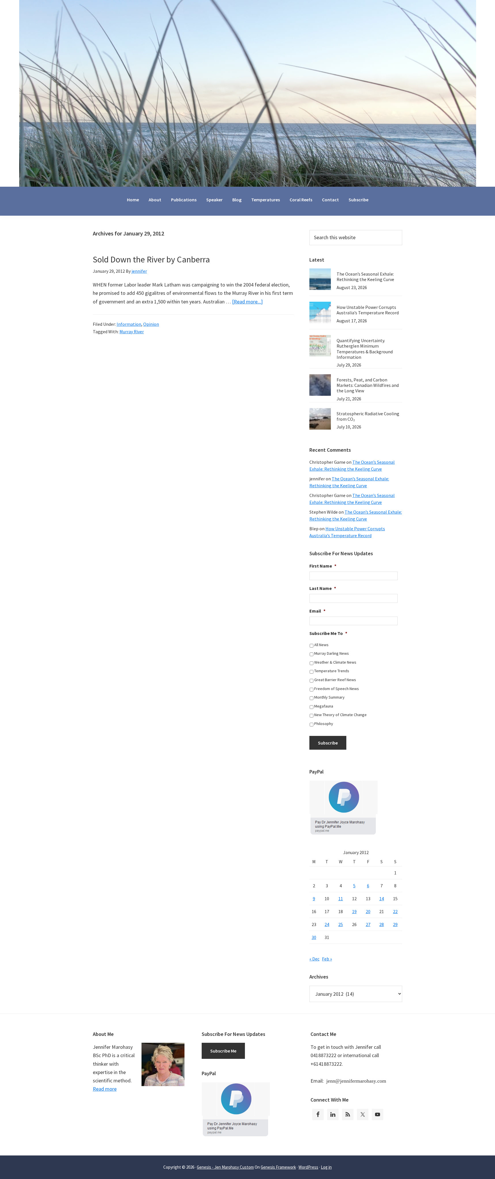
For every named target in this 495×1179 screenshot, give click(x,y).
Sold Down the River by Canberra (151, 259)
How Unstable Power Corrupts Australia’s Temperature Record (368, 309)
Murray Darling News (331, 653)
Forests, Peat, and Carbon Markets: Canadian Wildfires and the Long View (368, 385)
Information (129, 324)
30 (314, 937)
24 (327, 924)
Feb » (327, 959)
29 (395, 924)
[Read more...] (247, 301)
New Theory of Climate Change (340, 714)
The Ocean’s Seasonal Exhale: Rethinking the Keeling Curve (365, 276)
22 (395, 911)
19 (354, 911)
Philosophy (323, 723)
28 (381, 924)
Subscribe (328, 743)
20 (368, 911)
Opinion (151, 324)
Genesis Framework (278, 1167)
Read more (105, 1089)
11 (340, 898)
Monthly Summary (329, 697)
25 (340, 924)
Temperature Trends (331, 670)
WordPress (308, 1167)
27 (368, 924)
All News (321, 644)
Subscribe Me (223, 1051)
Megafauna (323, 706)
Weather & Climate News (335, 662)
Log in (326, 1167)
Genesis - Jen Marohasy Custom (225, 1167)
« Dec (314, 959)
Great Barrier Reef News (335, 679)
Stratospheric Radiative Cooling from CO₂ (368, 416)
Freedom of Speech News (336, 688)
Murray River (131, 331)
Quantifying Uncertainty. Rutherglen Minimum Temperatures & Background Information (365, 349)
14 (381, 898)
